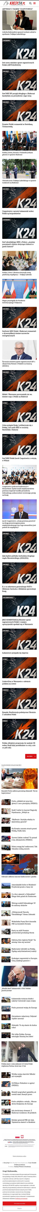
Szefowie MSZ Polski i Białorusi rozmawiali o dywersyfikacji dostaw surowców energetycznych (19, 333)
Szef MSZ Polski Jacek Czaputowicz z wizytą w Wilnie (19, 459)
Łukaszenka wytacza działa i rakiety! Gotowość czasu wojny (24, 1000)
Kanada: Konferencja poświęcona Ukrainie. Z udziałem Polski (19, 713)
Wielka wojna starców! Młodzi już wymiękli (23, 1075)
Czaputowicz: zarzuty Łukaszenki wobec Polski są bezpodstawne (18, 212)
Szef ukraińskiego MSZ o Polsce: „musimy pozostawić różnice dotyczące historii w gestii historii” (18, 244)
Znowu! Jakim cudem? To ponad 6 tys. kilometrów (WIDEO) (24, 838)
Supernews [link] (6, 40)
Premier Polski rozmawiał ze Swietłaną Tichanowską (17, 125)
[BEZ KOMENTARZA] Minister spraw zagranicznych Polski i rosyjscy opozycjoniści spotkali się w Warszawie (17, 622)
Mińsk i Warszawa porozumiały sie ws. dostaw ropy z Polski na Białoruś (17, 395)
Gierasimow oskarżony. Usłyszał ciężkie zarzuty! (24, 1017)
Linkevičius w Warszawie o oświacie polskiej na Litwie (16, 682)
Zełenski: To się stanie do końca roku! (24, 1026)
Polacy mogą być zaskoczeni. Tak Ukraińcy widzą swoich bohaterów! (24, 848)
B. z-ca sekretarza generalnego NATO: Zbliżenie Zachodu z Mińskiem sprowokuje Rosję (19, 588)
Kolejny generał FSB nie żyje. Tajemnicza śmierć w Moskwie (23, 1121)
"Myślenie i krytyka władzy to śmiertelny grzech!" (23, 820)
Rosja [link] (5, 721)
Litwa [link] (5, 403)
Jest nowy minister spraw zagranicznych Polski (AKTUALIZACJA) (18, 63)
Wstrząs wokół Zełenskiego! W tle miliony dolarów (24, 904)
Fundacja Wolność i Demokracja (22, 1166)
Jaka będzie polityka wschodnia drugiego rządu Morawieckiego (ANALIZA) (18, 557)
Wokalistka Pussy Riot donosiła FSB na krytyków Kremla (24, 922)
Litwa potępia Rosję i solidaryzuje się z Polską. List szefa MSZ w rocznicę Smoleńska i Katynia (17, 427)
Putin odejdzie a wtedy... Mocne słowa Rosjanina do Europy (24, 1102)
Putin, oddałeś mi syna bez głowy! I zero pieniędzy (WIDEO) (24, 802)
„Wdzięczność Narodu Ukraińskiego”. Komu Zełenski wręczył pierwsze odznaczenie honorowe (23, 915)
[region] (19, 1190)
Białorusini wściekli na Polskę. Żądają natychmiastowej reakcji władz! (24, 951)
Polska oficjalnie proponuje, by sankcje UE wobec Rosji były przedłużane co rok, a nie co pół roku (18, 745)
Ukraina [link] (5, 690)
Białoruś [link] (5, 71)
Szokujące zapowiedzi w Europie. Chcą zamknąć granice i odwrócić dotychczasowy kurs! (24, 960)
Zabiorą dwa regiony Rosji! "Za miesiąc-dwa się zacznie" (24, 941)
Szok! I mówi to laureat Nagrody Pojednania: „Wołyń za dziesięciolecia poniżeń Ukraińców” (24, 813)
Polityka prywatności (21, 1198)
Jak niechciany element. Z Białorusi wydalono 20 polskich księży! (24, 1112)
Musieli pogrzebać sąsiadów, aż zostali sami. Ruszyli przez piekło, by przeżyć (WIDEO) (24, 1094)
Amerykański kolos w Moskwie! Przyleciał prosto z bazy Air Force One (24, 887)
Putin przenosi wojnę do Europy (24, 1008)
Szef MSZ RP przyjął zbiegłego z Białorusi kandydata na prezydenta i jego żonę (18, 94)
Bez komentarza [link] (8, 597)
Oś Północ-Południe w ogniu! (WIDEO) (23, 1084)
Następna (29, 756)
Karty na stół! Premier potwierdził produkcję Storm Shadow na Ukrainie (23, 932)
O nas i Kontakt (32, 1163)
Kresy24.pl (6, 1163)
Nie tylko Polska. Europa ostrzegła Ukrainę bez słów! (22, 1035)
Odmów (19, 1208)
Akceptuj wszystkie (19, 1203)
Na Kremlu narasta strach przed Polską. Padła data (24, 829)
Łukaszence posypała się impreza (15, 653)
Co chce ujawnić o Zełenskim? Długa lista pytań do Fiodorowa (24, 895)
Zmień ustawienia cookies (19, 1156)
